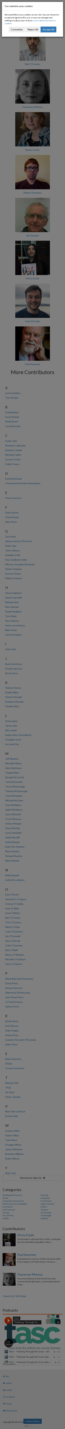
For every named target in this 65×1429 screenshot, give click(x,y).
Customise (17, 29)
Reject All (33, 29)
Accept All (48, 29)
